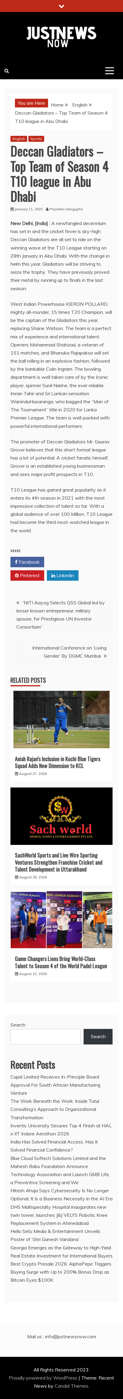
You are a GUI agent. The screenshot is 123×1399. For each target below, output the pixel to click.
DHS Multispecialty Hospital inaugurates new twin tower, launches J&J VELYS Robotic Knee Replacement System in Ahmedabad (58, 1215)
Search (17, 1025)
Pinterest (29, 575)
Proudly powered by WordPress (44, 1378)
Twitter (64, 562)
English (19, 138)
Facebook (29, 562)
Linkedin (64, 575)
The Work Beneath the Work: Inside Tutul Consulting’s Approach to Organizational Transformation (54, 1109)
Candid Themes (71, 1386)
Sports (36, 138)
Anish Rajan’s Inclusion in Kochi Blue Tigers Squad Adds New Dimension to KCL (57, 762)
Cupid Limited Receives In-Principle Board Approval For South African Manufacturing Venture (55, 1085)
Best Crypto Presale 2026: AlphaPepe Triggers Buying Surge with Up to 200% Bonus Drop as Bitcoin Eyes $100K (60, 1272)
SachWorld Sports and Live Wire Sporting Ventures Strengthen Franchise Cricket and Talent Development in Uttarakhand (58, 862)
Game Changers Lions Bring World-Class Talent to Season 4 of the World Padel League (61, 962)
